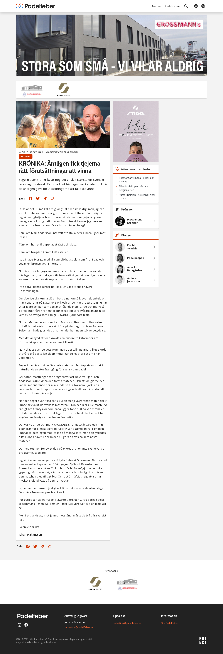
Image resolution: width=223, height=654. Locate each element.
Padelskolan (173, 6)
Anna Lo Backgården (134, 269)
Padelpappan (135, 258)
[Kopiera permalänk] (52, 198)
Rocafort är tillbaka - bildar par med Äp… (136, 179)
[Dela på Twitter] (37, 198)
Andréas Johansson (133, 280)
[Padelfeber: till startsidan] (35, 6)
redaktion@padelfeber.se (78, 627)
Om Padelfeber (169, 623)
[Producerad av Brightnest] (203, 640)
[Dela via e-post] (45, 198)
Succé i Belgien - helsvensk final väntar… (137, 196)
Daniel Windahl (132, 247)
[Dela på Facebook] (30, 198)
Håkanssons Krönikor (134, 221)
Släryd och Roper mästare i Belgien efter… (134, 188)
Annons (156, 6)
